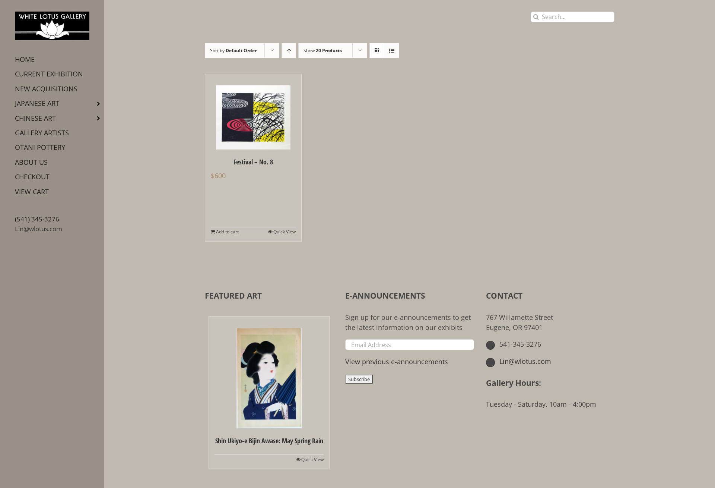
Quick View (284, 232)
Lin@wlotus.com (38, 228)
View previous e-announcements (396, 361)
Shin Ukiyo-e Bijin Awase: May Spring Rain (269, 440)
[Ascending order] (289, 50)
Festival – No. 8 (253, 161)
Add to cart (227, 232)
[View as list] (391, 50)
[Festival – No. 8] (253, 111)
